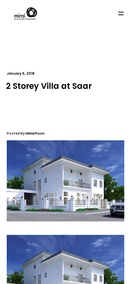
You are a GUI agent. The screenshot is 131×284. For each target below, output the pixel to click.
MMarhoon (35, 133)
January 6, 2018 (21, 73)
